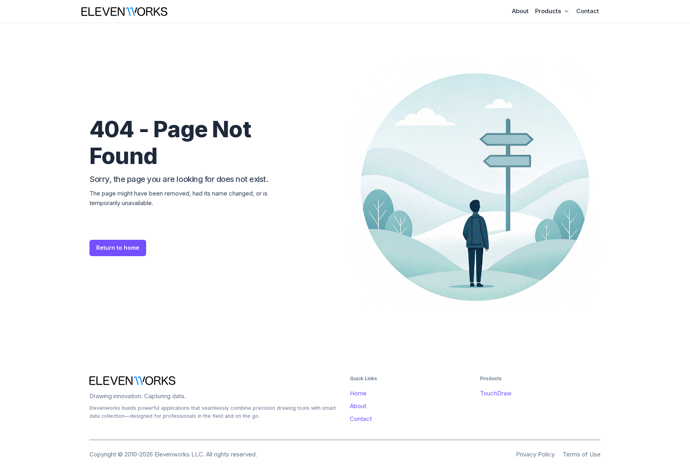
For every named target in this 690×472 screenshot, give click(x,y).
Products (548, 11)
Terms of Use (582, 454)
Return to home (117, 247)
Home (358, 393)
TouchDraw (496, 393)
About (520, 11)
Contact (587, 11)
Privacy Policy (535, 454)
